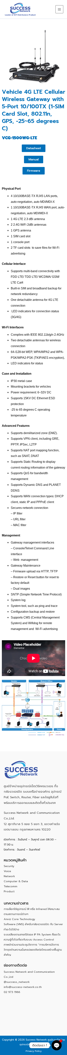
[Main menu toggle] (59, 9)
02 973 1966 (12, 992)
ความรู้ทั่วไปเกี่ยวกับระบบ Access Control (29, 939)
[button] (33, 159)
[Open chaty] (57, 1045)
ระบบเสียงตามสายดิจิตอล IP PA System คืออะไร (32, 934)
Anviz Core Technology (19, 919)
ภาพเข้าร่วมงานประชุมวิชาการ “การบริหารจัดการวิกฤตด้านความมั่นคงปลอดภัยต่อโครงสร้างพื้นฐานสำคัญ (33, 950)
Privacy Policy (34, 1051)
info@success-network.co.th (23, 987)
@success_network (17, 982)
